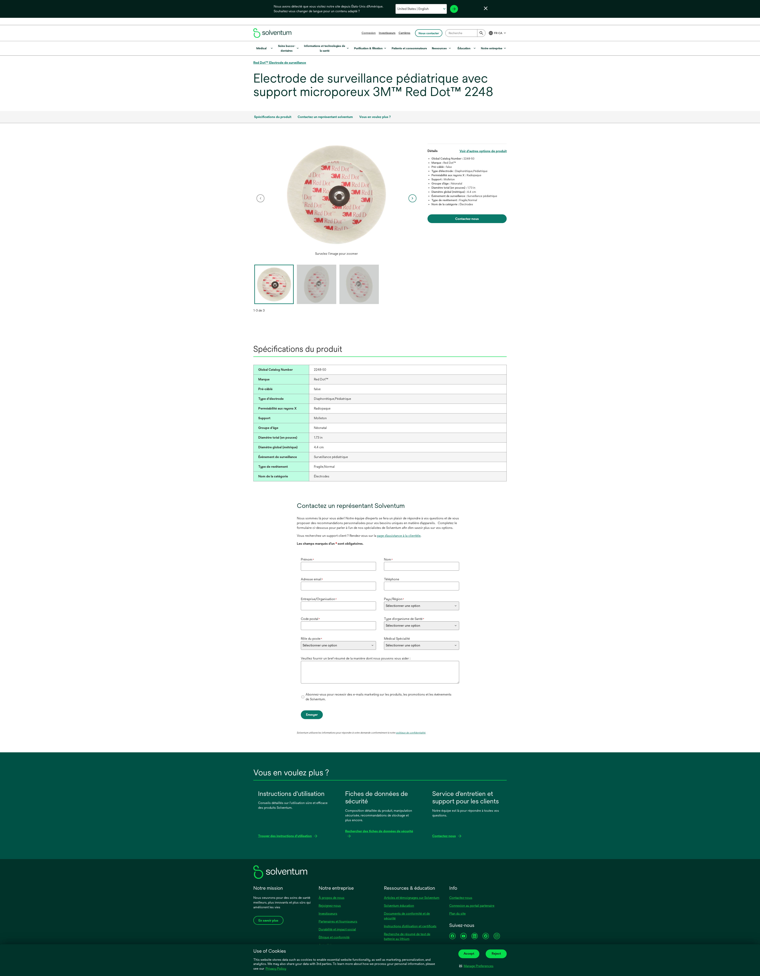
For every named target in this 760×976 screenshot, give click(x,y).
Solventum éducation (399, 906)
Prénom (307, 559)
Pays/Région (394, 599)
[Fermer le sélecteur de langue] (485, 8)
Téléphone (391, 579)
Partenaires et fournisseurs (338, 921)
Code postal (310, 619)
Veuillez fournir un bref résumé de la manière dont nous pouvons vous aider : (355, 658)
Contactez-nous (460, 898)
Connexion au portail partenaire (471, 906)
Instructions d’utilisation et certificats (410, 926)
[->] (454, 9)
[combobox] (465, 33)
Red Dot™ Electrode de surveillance (279, 63)
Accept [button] (469, 953)
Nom (388, 559)
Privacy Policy (276, 968)
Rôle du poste (311, 639)
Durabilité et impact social (337, 929)
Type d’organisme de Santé (404, 619)
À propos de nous (331, 898)
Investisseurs (387, 32)
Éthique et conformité (334, 937)
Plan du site (457, 913)
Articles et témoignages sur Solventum (411, 898)
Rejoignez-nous (330, 906)
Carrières (404, 32)
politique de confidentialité (411, 732)
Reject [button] (496, 953)
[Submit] (481, 33)
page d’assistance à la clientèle (399, 536)
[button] (476, 966)
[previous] (260, 198)
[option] (336, 198)
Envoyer (312, 715)
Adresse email (312, 579)
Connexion (369, 32)
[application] (336, 194)
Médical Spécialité (397, 639)
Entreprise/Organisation (319, 599)
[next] (412, 198)
